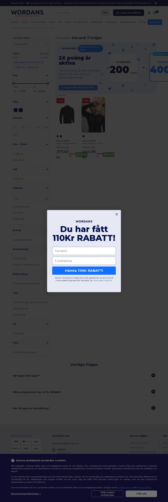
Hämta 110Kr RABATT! (84, 271)
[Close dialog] (117, 214)
